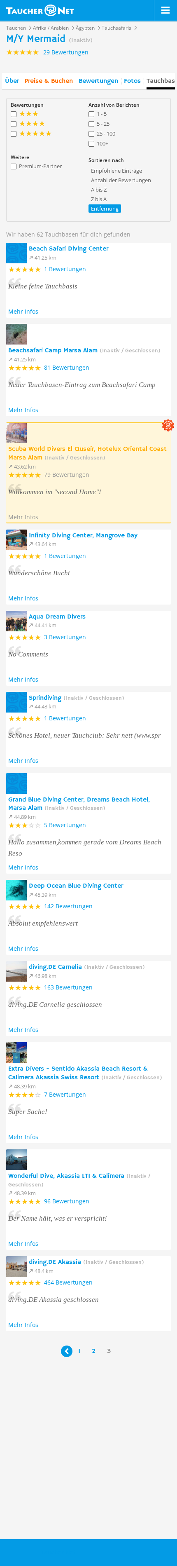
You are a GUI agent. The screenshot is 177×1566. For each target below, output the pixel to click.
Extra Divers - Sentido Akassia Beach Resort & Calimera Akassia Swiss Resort (85, 1073)
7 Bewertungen (65, 1094)
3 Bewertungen (65, 636)
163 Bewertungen (68, 987)
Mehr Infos (23, 311)
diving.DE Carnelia (87, 967)
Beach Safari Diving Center (68, 249)
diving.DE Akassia (86, 1262)
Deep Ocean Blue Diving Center (76, 886)
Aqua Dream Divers (57, 617)
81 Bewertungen (66, 367)
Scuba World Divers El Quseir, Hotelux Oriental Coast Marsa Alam (87, 453)
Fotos (132, 81)
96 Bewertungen (66, 1201)
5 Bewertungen (65, 824)
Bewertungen (98, 81)
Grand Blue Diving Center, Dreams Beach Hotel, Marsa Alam (79, 804)
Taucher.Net (58, 1552)
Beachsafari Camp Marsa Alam (84, 351)
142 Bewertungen (68, 906)
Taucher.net (40, 10)
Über (12, 81)
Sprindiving (76, 698)
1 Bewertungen (65, 268)
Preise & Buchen (49, 81)
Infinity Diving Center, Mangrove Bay (83, 536)
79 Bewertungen (66, 474)
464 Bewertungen (68, 1282)
